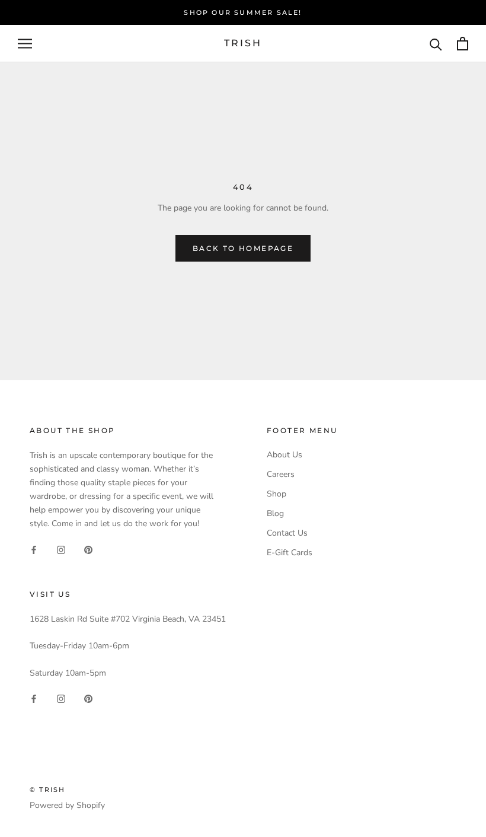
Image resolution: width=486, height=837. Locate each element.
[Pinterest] (88, 549)
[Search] (436, 43)
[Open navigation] (25, 44)
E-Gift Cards (289, 552)
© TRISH (47, 789)
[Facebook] (34, 549)
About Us (284, 454)
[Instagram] (61, 549)
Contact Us (287, 533)
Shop (276, 493)
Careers (281, 474)
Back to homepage (243, 248)
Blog (275, 513)
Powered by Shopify (67, 805)
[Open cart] (462, 43)
